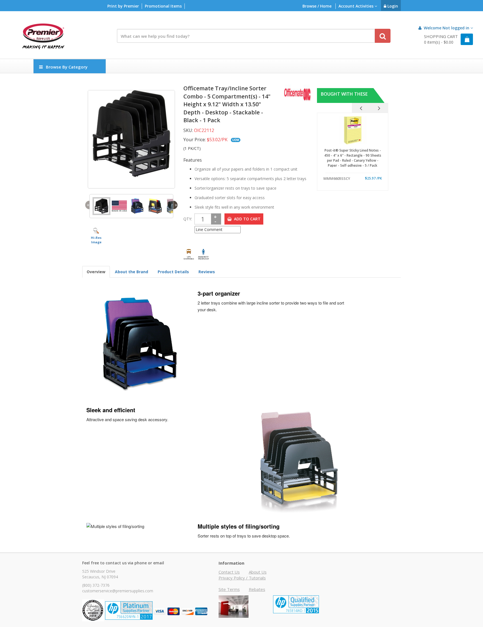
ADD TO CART (246, 218)
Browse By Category (66, 67)
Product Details (173, 271)
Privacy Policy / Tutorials (242, 578)
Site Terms (229, 589)
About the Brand (131, 271)
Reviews (206, 271)
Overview (96, 271)
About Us (258, 572)
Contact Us (229, 572)
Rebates (257, 589)
